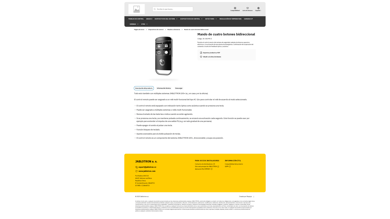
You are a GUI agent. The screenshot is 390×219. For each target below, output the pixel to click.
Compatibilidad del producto (234, 164)
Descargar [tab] (179, 88)
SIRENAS (133, 24)
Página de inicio (139, 29)
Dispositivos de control (155, 29)
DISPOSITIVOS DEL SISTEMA (165, 19)
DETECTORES (209, 19)
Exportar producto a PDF (211, 53)
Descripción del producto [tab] (143, 88)
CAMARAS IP (248, 19)
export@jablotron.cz (147, 167)
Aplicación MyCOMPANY (202, 169)
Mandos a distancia (173, 29)
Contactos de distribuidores (204, 164)
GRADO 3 (149, 19)
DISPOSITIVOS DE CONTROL (190, 19)
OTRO (143, 24)
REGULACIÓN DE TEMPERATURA (231, 19)
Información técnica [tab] (164, 88)
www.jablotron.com (147, 171)
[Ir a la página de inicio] (136, 9)
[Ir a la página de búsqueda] (154, 9)
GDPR (226, 166)
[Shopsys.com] (254, 196)
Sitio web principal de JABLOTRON (206, 166)
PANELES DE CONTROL (136, 19)
